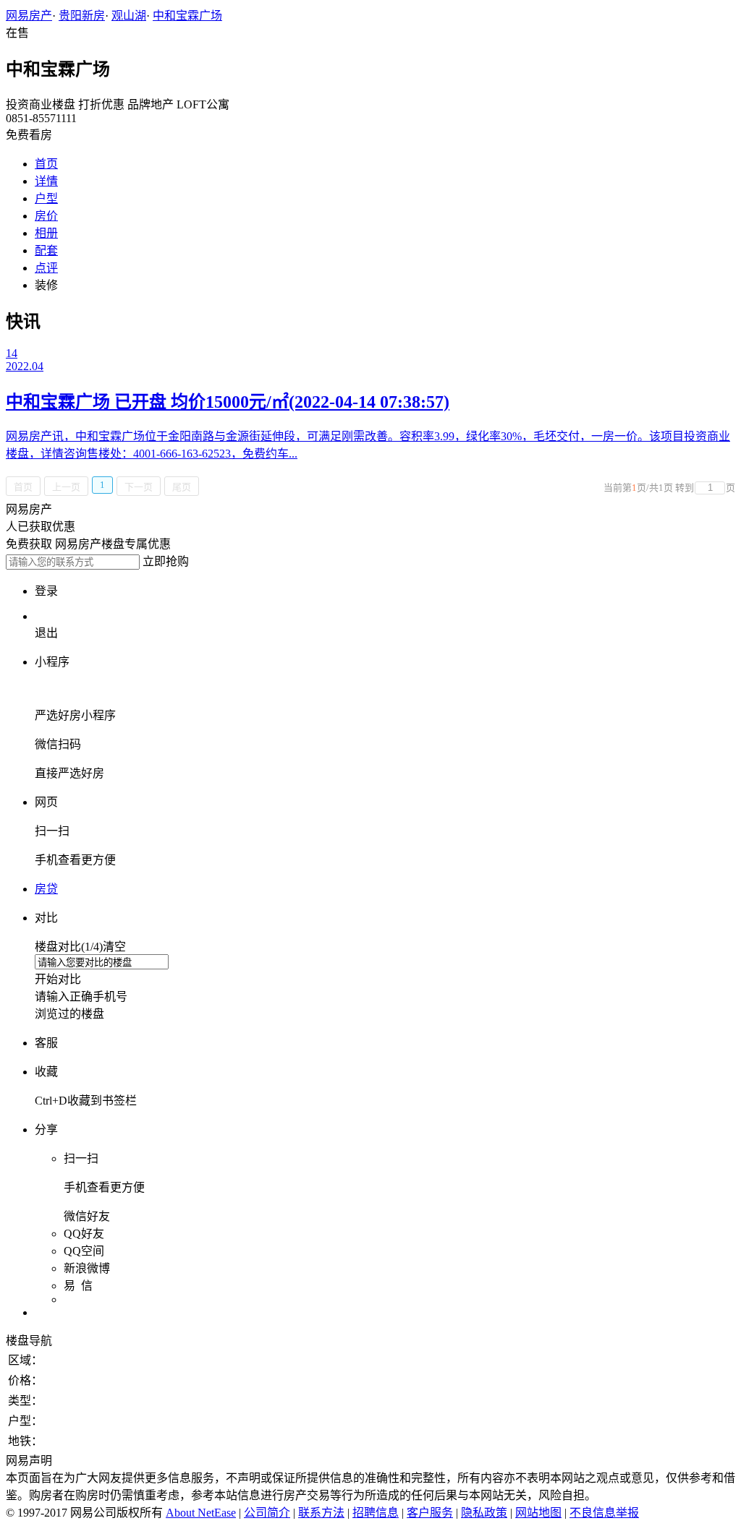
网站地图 (538, 1512)
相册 (46, 233)
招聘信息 (375, 1512)
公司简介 (267, 1512)
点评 (46, 268)
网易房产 (29, 15)
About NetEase (201, 1512)
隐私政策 (484, 1512)
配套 (46, 250)
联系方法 (321, 1512)
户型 (46, 198)
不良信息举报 (604, 1512)
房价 (46, 216)
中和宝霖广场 (187, 15)
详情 (46, 181)
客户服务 (430, 1512)
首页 (46, 164)
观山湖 (128, 15)
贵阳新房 (82, 15)
